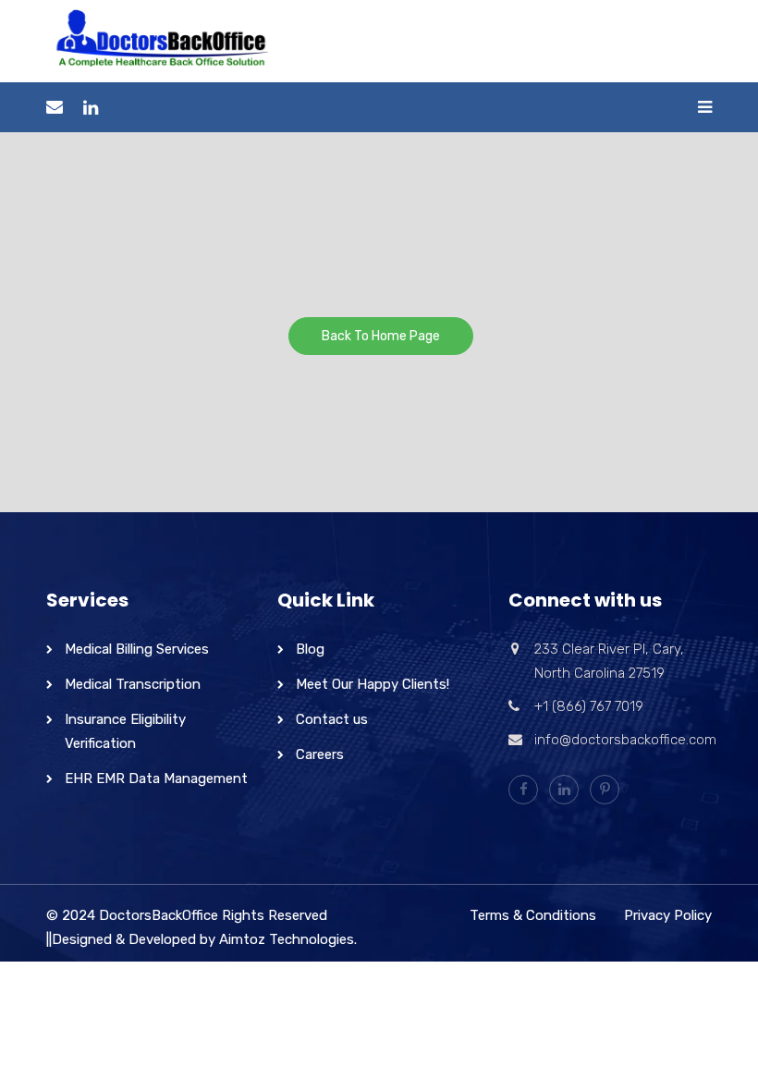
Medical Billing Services (137, 649)
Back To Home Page (381, 336)
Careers (320, 754)
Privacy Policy (668, 915)
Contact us (332, 719)
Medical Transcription (133, 684)
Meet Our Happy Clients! (372, 684)
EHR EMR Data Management (156, 778)
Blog (310, 649)
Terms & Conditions (533, 915)
